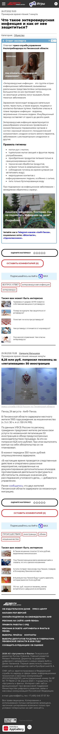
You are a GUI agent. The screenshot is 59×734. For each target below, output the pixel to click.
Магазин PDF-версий (14, 613)
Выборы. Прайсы (12, 635)
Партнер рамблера (25, 720)
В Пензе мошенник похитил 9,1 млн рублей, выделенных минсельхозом (31, 552)
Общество (19, 35)
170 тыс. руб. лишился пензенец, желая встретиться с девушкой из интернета (30, 588)
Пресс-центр (39, 609)
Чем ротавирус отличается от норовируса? (31, 328)
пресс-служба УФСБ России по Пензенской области (28, 406)
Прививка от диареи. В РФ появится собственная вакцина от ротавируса (28, 303)
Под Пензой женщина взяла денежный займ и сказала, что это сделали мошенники (33, 561)
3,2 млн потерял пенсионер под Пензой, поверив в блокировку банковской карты (34, 570)
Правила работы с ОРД (15, 624)
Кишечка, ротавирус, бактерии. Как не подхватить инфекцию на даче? (28, 213)
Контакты (30, 635)
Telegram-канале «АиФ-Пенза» (34, 232)
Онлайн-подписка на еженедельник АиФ (26, 617)
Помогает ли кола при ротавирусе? (28, 319)
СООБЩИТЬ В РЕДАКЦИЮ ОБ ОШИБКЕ (22, 645)
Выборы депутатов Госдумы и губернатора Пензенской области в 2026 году (28, 640)
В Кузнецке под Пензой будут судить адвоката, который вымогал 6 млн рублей (33, 579)
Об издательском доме (16, 609)
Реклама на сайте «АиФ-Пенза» (20, 620)
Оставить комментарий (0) (23, 263)
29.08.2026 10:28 (9, 353)
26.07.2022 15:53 (8, 11)
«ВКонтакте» (29, 235)
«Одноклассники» (12, 238)
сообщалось (16, 485)
